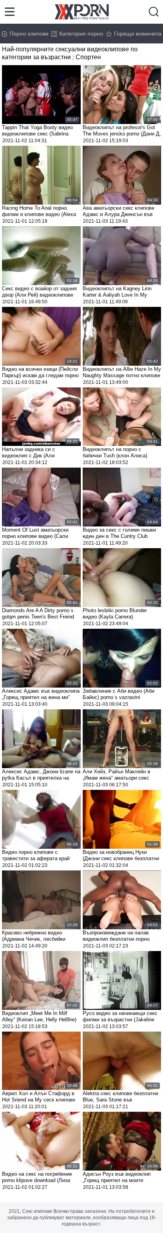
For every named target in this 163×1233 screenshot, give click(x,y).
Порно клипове (29, 33)
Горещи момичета (137, 33)
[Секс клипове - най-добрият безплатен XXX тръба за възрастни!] (81, 12)
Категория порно (81, 33)
